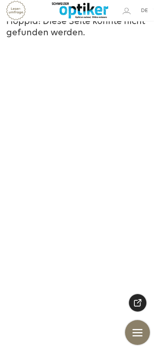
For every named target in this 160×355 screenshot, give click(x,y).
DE (144, 10)
